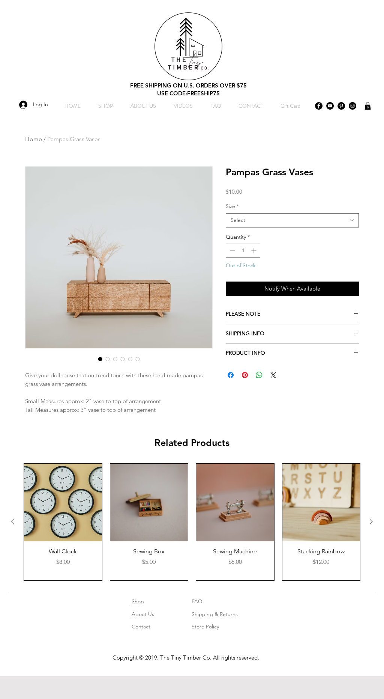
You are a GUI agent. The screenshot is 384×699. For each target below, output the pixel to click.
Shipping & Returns (215, 614)
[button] (367, 106)
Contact (141, 626)
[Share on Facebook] (230, 375)
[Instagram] (352, 106)
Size (232, 206)
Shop (138, 601)
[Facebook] (318, 106)
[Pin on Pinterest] (244, 375)
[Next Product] (371, 521)
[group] (192, 522)
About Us (143, 614)
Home (33, 139)
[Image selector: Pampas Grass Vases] (100, 359)
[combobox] (292, 220)
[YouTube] (330, 106)
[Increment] (254, 250)
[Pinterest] (341, 106)
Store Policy (205, 626)
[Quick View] (63, 503)
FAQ (197, 601)
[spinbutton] (243, 250)
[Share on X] (273, 375)
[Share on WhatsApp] (259, 375)
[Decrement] (231, 250)
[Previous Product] (12, 521)
